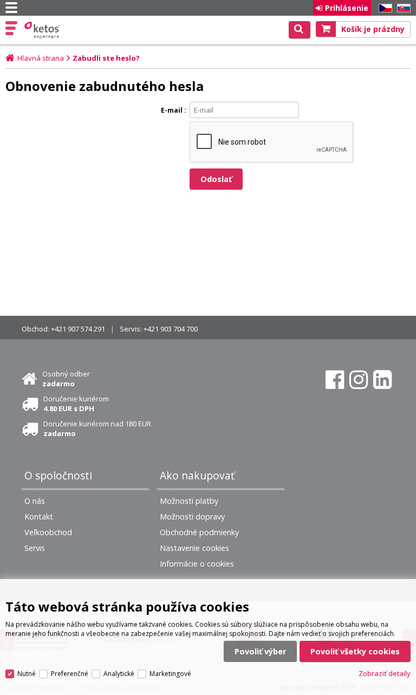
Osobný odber (66, 378)
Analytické (118, 673)
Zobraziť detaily (385, 673)
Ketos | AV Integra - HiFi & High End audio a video (43, 30)
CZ (383, 8)
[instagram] (358, 380)
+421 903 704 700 (171, 329)
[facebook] (335, 380)
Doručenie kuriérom (76, 403)
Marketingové (170, 673)
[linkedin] (382, 380)
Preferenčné (69, 673)
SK (402, 8)
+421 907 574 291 (78, 329)
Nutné (26, 673)
